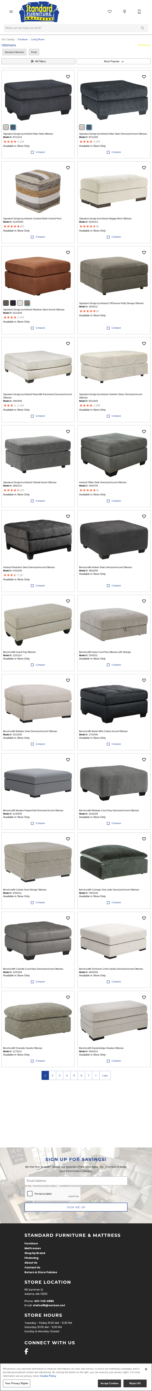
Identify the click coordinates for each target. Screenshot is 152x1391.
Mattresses (32, 1248)
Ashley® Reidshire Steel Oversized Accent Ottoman (29, 567)
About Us (30, 1263)
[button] (11, 11)
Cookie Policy (48, 1376)
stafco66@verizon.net (49, 1305)
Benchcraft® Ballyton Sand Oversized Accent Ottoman (30, 731)
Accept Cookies (109, 1383)
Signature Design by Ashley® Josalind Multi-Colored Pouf (32, 218)
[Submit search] (143, 28)
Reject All (135, 1383)
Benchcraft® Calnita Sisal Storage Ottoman (25, 889)
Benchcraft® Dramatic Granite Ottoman (22, 1048)
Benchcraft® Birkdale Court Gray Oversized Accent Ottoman (109, 810)
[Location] (124, 11)
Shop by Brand (34, 1253)
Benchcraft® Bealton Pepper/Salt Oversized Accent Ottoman (33, 810)
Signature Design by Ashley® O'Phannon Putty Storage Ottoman (111, 303)
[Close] (146, 1369)
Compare (40, 152)
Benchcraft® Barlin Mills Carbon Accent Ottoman (103, 731)
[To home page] (39, 12)
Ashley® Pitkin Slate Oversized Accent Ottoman (103, 482)
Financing (31, 1258)
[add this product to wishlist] (68, 76)
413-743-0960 (44, 1301)
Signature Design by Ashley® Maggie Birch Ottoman (105, 218)
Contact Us (32, 1267)
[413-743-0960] (139, 11)
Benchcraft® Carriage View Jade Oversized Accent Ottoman (109, 889)
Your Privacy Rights (16, 1383)
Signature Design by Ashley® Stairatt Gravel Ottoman (30, 482)
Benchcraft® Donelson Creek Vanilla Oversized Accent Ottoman (111, 969)
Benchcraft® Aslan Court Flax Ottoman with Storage (105, 652)
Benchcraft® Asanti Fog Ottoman (19, 652)
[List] (109, 11)
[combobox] (114, 61)
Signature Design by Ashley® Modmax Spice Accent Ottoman (34, 309)
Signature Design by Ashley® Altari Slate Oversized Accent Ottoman (113, 134)
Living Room (37, 39)
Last (105, 1075)
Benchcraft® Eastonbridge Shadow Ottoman (101, 1048)
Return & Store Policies (40, 1272)
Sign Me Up (76, 1207)
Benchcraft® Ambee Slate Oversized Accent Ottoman (105, 567)
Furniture (22, 39)
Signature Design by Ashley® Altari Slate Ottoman (28, 134)
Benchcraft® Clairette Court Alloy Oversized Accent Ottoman (33, 969)
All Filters (40, 61)
